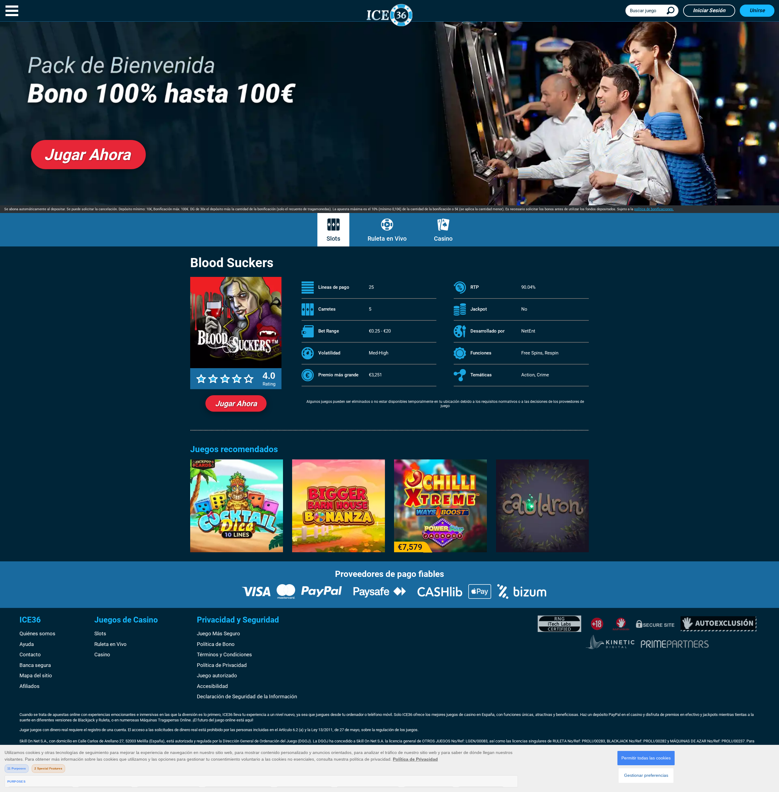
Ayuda (26, 644)
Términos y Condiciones (224, 654)
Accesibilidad (212, 686)
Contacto (30, 654)
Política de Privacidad (222, 665)
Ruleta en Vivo (387, 238)
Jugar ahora (236, 403)
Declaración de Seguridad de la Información (247, 696)
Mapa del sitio (35, 675)
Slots (333, 238)
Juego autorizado (217, 675)
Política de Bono (216, 644)
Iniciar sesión (709, 10)
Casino (443, 238)
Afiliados (29, 686)
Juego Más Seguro (218, 633)
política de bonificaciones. (654, 209)
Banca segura (35, 665)
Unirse (757, 10)
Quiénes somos (37, 633)
